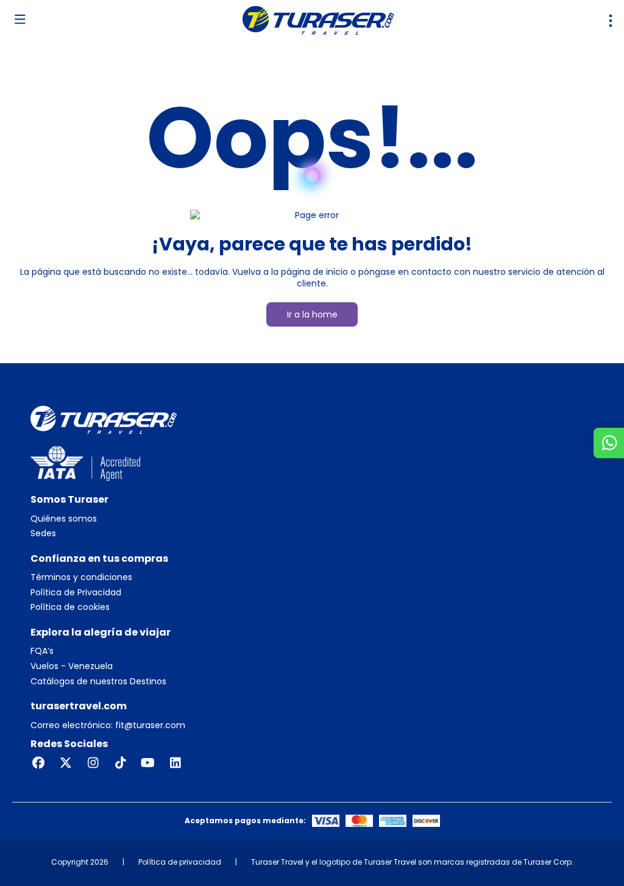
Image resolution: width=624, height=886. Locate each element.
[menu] (610, 20)
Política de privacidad (179, 862)
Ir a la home (312, 314)
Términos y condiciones (81, 577)
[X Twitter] (65, 762)
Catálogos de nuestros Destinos (98, 681)
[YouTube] (147, 762)
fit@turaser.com (149, 725)
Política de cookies (70, 607)
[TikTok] (120, 762)
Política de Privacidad (75, 592)
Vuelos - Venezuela (71, 666)
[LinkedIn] (175, 762)
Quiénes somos (63, 519)
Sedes (43, 533)
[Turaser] (103, 419)
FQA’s (42, 651)
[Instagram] (93, 762)
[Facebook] (38, 762)
